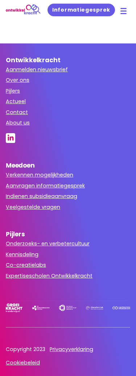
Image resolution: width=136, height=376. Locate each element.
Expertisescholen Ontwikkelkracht (49, 275)
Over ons (17, 80)
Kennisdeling (22, 254)
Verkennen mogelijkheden (39, 174)
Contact (17, 112)
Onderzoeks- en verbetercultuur (48, 243)
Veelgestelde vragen (33, 207)
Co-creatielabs (26, 265)
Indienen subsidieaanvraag (41, 196)
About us (18, 122)
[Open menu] (123, 11)
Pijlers (13, 90)
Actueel (16, 101)
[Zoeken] (36, 10)
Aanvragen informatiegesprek (45, 185)
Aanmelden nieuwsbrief (37, 69)
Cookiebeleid (23, 362)
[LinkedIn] (13, 138)
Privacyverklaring (71, 349)
